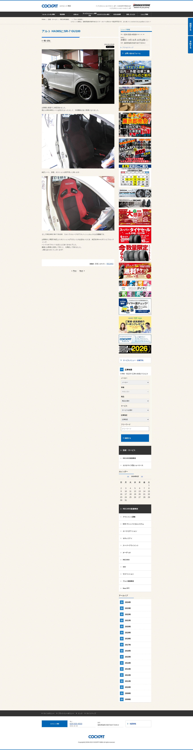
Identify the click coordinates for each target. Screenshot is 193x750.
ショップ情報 (144, 14)
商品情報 (62, 14)
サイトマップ (91, 713)
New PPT (126, 588)
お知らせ (75, 14)
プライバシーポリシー (66, 713)
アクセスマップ (127, 47)
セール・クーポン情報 (48, 14)
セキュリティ (127, 538)
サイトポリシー (48, 713)
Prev (75, 271)
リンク (80, 713)
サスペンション (128, 574)
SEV (124, 567)
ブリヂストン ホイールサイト (120, 8)
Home (43, 19)
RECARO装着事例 (65, 19)
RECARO (110, 264)
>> (142, 476)
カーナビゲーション (130, 531)
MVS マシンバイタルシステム (133, 524)
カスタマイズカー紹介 (103, 14)
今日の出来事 (117, 14)
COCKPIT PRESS (123, 6)
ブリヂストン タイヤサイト (105, 6)
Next (81, 271)
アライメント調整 (129, 517)
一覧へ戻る (46, 41)
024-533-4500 (76, 724)
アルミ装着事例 (128, 581)
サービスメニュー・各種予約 (89, 14)
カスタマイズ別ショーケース (133, 465)
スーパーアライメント (130, 545)
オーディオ (127, 552)
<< (128, 476)
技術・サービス (130, 14)
